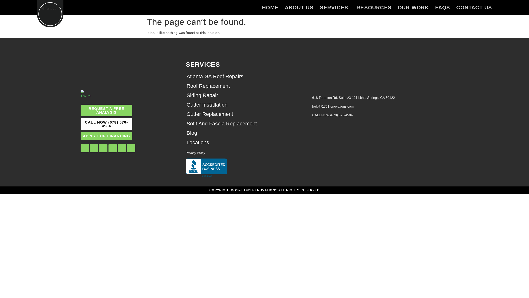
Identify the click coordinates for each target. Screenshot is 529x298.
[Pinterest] (122, 148)
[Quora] (131, 148)
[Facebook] (85, 148)
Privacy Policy (195, 153)
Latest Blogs (313, 120)
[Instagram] (94, 148)
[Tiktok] (103, 148)
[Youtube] (112, 148)
